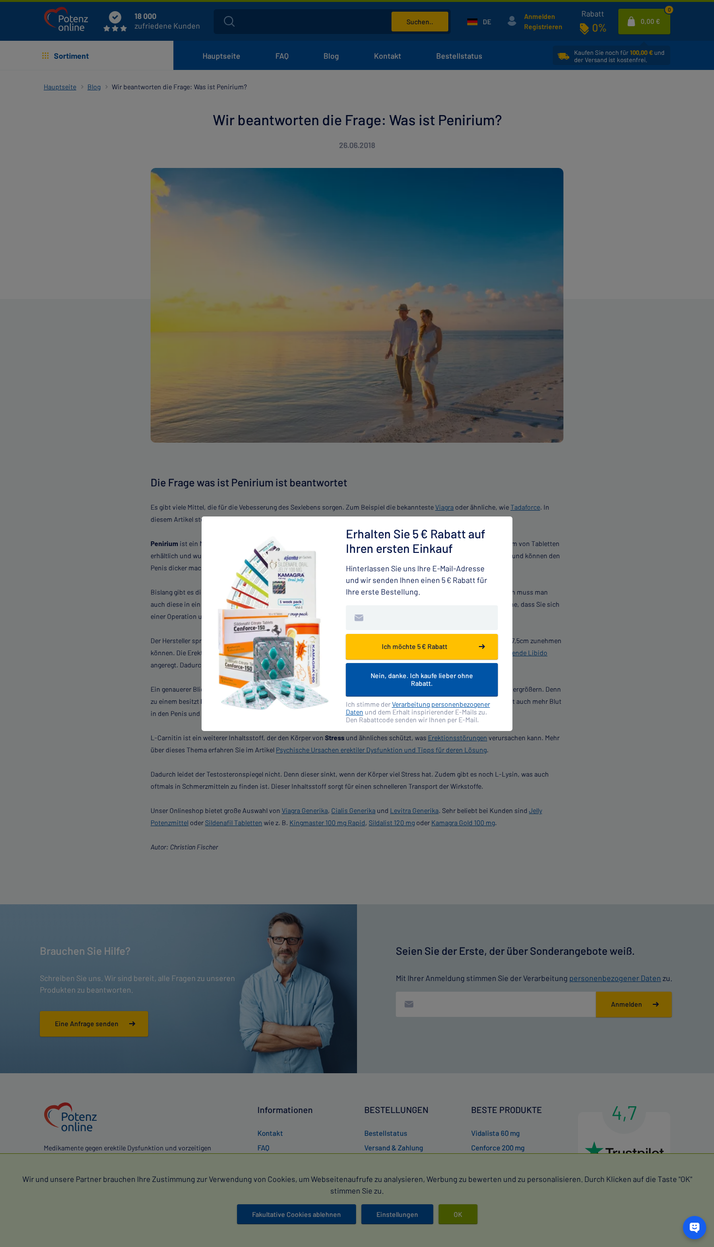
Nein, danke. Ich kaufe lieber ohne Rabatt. (422, 679)
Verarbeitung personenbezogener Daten (418, 708)
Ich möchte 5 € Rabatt (414, 646)
